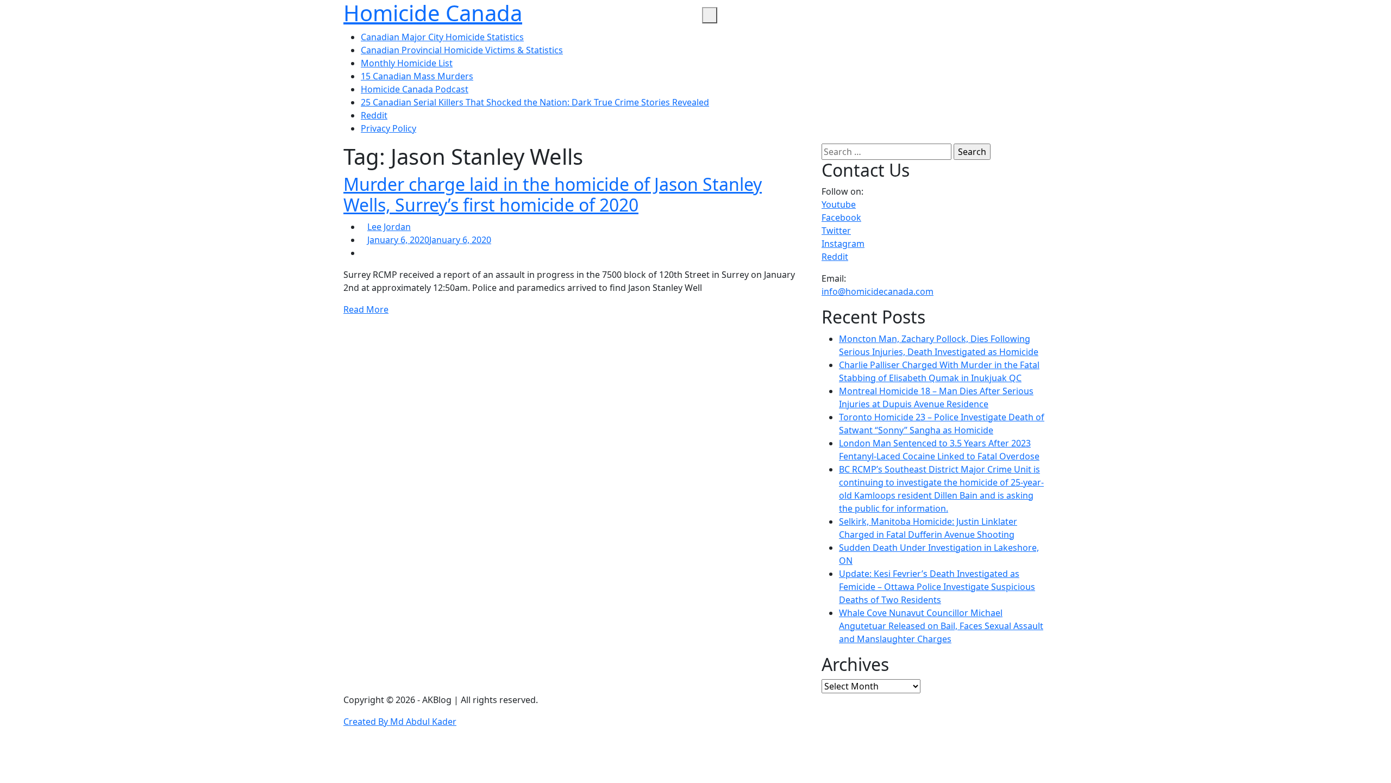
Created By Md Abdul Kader (399, 722)
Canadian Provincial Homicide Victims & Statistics (462, 50)
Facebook (841, 217)
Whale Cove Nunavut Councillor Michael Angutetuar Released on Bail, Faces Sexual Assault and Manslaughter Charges (941, 626)
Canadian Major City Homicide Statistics (442, 37)
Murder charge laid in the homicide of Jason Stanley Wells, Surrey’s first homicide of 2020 (552, 194)
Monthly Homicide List (407, 63)
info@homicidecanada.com (877, 291)
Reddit (374, 115)
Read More (366, 309)
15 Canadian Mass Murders (417, 76)
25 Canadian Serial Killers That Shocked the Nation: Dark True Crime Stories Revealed (535, 102)
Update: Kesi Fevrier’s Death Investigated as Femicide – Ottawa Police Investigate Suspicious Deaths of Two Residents (937, 587)
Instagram (843, 244)
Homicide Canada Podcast (414, 89)
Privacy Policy (388, 128)
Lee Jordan (389, 227)
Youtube (839, 204)
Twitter (836, 231)
